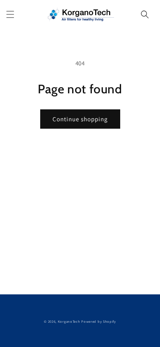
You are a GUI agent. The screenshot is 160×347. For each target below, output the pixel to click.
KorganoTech (69, 321)
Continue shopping (80, 119)
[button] (10, 14)
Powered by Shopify (98, 321)
